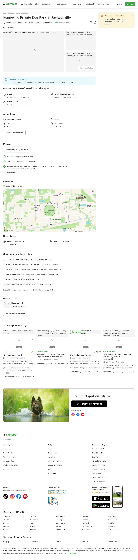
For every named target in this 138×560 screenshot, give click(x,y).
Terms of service (9, 457)
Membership (52, 457)
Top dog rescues (60, 4)
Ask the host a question (15, 313)
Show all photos (86, 68)
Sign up (130, 4)
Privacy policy (8, 461)
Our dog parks (26, 4)
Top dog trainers (76, 4)
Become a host (103, 4)
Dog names (46, 4)
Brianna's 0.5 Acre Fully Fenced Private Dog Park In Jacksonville (117, 356)
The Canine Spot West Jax (82, 355)
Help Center (8, 469)
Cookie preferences (10, 465)
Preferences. (71, 553)
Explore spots (53, 453)
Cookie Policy (19, 553)
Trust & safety (8, 453)
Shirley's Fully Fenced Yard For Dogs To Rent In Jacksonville (50, 355)
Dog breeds (90, 4)
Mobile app (52, 473)
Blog (37, 4)
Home (50, 449)
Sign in (119, 4)
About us (7, 449)
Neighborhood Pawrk (12, 355)
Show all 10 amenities (14, 132)
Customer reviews (55, 465)
